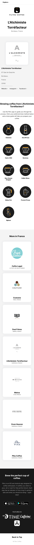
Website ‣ (4, 88)
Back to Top (17, 537)
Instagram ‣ (13, 88)
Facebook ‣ (23, 88)
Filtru (10, 112)
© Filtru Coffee (17, 541)
